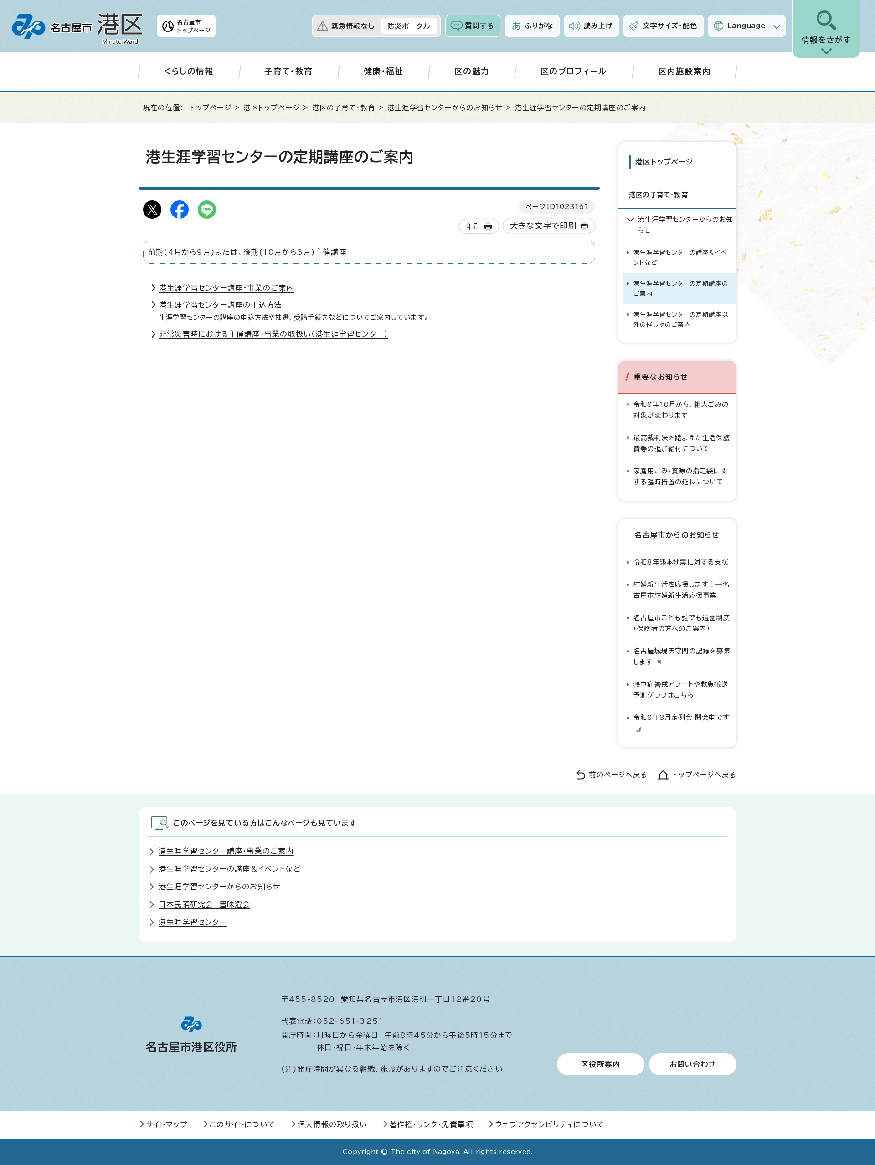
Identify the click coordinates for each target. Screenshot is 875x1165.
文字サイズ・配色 (670, 25)
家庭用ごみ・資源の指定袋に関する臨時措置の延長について (680, 476)
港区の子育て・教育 (344, 107)
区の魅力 (471, 71)
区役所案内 (600, 1064)
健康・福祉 (384, 71)
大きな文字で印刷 (543, 226)
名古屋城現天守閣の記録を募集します (682, 656)
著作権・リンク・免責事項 (431, 1124)
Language (747, 25)
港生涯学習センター (193, 922)
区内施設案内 (684, 71)
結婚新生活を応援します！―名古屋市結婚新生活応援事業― (681, 590)
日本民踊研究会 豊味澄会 (204, 904)
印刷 (473, 226)
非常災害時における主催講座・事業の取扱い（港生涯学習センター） (273, 334)
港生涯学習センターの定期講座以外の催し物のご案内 (680, 320)
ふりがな (539, 25)
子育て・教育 (288, 71)
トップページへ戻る (704, 774)
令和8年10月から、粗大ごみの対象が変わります (681, 410)
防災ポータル (409, 26)
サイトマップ (167, 1124)
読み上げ (598, 25)
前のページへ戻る (618, 774)
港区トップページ (271, 107)
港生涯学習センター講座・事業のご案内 (226, 288)
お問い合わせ (692, 1064)
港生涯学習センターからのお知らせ (445, 107)
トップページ (211, 107)
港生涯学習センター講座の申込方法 (220, 304)
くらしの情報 (189, 71)
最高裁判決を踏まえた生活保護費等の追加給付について (681, 443)
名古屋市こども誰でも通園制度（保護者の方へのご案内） (681, 623)
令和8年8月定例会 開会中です (681, 717)
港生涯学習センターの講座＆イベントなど (679, 258)
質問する (479, 25)
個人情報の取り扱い (332, 1124)
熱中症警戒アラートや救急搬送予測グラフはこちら (680, 689)
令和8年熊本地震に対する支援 (681, 562)
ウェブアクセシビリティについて (550, 1124)
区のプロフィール (573, 71)
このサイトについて (243, 1124)
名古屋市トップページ (194, 26)
